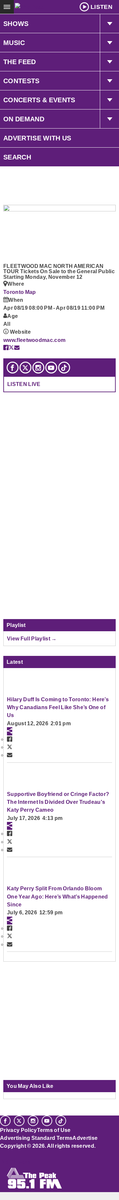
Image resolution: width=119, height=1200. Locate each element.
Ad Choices (15, 1162)
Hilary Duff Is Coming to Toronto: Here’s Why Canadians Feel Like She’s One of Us (58, 707)
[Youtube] (51, 367)
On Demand (23, 119)
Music (14, 42)
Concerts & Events (39, 100)
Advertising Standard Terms (36, 1138)
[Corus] (1, 1155)
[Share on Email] (17, 347)
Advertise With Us (37, 138)
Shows (16, 23)
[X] (25, 367)
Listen (101, 7)
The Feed (19, 61)
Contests (21, 80)
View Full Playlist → (32, 638)
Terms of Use (54, 1130)
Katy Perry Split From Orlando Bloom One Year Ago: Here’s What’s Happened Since (57, 896)
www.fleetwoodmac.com (34, 340)
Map (30, 292)
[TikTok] (64, 367)
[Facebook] (13, 367)
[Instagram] (38, 367)
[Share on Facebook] (6, 347)
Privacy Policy (18, 1130)
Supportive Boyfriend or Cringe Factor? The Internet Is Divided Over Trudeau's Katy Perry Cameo (58, 802)
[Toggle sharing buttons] (9, 731)
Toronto (14, 292)
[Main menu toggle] (7, 7)
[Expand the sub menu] (109, 23)
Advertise (85, 1138)
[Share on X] (11, 347)
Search (17, 157)
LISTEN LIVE (24, 384)
